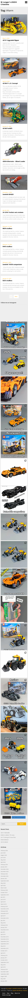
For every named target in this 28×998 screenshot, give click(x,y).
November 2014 (5, 939)
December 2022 (5, 871)
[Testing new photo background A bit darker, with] (14, 774)
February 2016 (4, 925)
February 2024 (4, 864)
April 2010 (3, 967)
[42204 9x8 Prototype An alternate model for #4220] (14, 389)
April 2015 (3, 934)
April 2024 (3, 862)
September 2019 (5, 895)
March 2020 (3, 888)
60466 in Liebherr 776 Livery (7, 835)
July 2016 (3, 920)
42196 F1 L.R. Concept (10, 83)
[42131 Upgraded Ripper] (14, 25)
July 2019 (3, 897)
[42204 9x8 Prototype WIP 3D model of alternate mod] (14, 472)
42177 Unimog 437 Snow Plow (8, 837)
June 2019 (3, 899)
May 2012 (3, 946)
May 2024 (3, 860)
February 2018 (4, 911)
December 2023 (5, 869)
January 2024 (4, 867)
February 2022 (4, 874)
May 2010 (3, 964)
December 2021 (5, 876)
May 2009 (3, 978)
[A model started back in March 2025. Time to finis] (14, 582)
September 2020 (5, 881)
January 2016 (4, 927)
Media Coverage (6, 995)
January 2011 (4, 957)
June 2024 (3, 857)
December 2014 (5, 936)
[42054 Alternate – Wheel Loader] (14, 149)
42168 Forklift (7, 128)
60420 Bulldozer (5, 839)
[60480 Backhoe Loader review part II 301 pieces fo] (14, 335)
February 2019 (4, 906)
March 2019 (3, 904)
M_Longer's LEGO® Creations (9, 3)
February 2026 (4, 850)
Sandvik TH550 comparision (12, 264)
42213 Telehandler (5, 832)
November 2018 (5, 909)
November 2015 (5, 929)
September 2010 (5, 962)
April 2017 (3, 916)
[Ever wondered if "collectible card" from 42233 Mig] (14, 609)
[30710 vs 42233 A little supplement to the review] (14, 746)
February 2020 (4, 890)
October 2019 (4, 892)
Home (3, 993)
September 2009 (5, 974)
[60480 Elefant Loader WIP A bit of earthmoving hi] (14, 719)
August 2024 (4, 855)
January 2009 (4, 981)
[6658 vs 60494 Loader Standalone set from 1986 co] (14, 362)
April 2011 (3, 953)
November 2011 (5, 948)
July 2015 (3, 932)
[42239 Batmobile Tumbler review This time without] (14, 691)
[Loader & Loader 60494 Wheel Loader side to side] (14, 527)
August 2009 (4, 976)
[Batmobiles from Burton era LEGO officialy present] (14, 499)
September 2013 (5, 943)
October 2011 (4, 950)
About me (17, 993)
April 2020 (3, 885)
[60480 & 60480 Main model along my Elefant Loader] (14, 554)
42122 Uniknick (4, 842)
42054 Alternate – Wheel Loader (14, 161)
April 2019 (3, 902)
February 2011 (4, 955)
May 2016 (3, 922)
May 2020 (3, 883)
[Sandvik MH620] (14, 182)
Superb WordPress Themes (20, 990)
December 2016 (5, 918)
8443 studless (7, 246)
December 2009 (5, 971)
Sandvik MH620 (8, 194)
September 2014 (5, 941)
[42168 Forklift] (14, 113)
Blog (12, 993)
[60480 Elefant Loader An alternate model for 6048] (14, 636)
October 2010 (4, 960)
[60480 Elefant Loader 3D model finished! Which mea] (14, 664)
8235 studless (7, 281)
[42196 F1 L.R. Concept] (14, 68)
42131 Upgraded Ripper (11, 40)
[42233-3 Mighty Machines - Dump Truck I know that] (14, 801)
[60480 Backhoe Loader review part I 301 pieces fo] (14, 444)
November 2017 (5, 913)
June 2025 (3, 853)
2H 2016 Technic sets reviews (13, 212)
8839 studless (7, 228)
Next (16, 296)
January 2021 (4, 878)
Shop (8, 993)
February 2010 (4, 969)
